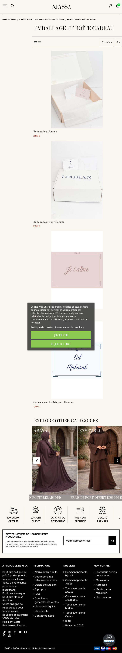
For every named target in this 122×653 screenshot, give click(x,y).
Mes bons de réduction (103, 591)
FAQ (37, 593)
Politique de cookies (42, 327)
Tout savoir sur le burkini (75, 606)
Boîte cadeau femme (45, 131)
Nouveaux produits (46, 572)
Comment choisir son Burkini (75, 598)
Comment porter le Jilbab (76, 581)
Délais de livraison (45, 584)
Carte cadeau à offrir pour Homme (53, 402)
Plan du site (41, 611)
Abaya (13, 607)
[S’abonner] (112, 540)
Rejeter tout (61, 344)
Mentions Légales (45, 606)
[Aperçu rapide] (76, 127)
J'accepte (61, 335)
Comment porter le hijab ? (76, 573)
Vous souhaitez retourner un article (46, 578)
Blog (68, 620)
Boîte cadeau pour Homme (48, 222)
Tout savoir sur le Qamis (75, 614)
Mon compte (103, 597)
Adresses (101, 584)
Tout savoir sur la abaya (75, 590)
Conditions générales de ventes (47, 600)
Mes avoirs (102, 580)
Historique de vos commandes (106, 573)
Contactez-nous (44, 615)
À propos (40, 589)
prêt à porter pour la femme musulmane (14, 577)
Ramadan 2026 (74, 625)
